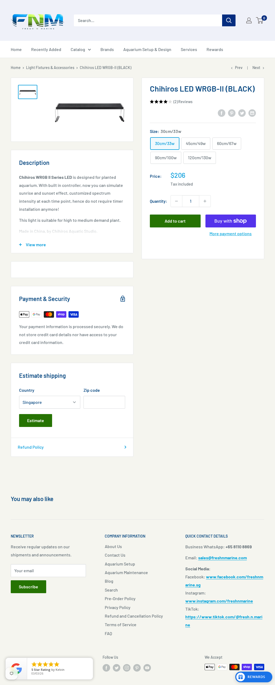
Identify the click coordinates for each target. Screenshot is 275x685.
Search (111, 589)
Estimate (35, 420)
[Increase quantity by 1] (205, 201)
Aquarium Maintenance (126, 572)
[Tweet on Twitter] (242, 112)
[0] (259, 20)
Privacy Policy (118, 607)
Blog (109, 580)
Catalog (78, 49)
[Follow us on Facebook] (106, 667)
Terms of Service (120, 624)
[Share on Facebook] (221, 112)
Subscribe (28, 586)
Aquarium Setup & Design (147, 49)
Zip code (92, 390)
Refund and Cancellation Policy (134, 615)
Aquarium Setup (120, 563)
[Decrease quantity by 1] (176, 201)
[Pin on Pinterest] (232, 112)
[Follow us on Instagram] (127, 667)
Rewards (215, 49)
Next (256, 67)
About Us (113, 546)
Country (26, 390)
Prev (239, 67)
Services (189, 49)
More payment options (230, 233)
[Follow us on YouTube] (147, 667)
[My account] (249, 20)
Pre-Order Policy (120, 598)
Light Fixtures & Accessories (50, 67)
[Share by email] (252, 112)
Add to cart (175, 220)
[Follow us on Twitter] (116, 667)
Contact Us (115, 554)
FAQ (108, 633)
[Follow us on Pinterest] (137, 667)
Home (16, 49)
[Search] (229, 20)
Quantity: (158, 201)
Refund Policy (31, 447)
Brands (107, 49)
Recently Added (46, 49)
